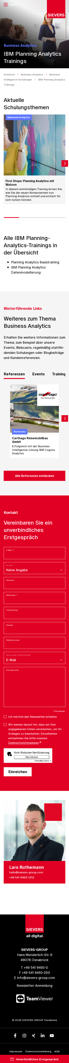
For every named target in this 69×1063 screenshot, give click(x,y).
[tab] (14, 374)
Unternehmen (12, 610)
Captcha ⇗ (43, 760)
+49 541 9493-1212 (21, 877)
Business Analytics (32, 74)
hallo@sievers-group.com (26, 872)
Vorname (10, 580)
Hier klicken (31, 757)
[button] (10, 5)
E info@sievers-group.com (34, 977)
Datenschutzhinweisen (23, 742)
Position (9, 625)
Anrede (9, 565)
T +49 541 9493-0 (34, 967)
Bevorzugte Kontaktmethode (18, 655)
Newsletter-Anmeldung (34, 985)
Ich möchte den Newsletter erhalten (32, 716)
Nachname (11, 595)
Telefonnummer (13, 640)
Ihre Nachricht (12, 670)
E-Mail (10, 550)
